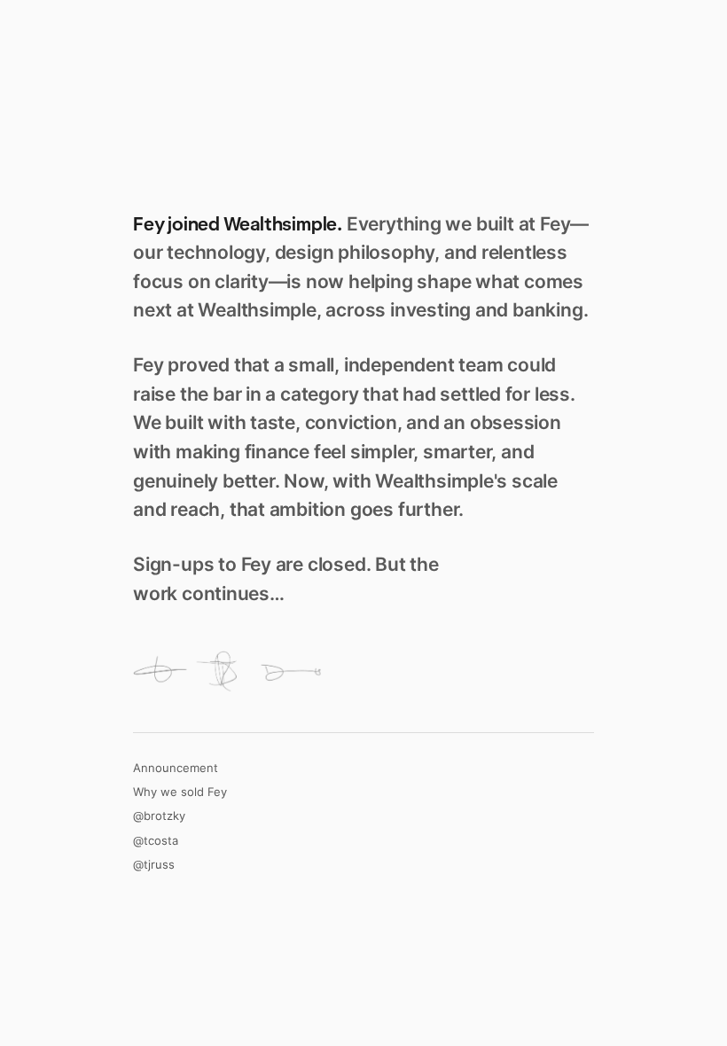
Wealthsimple (280, 224)
